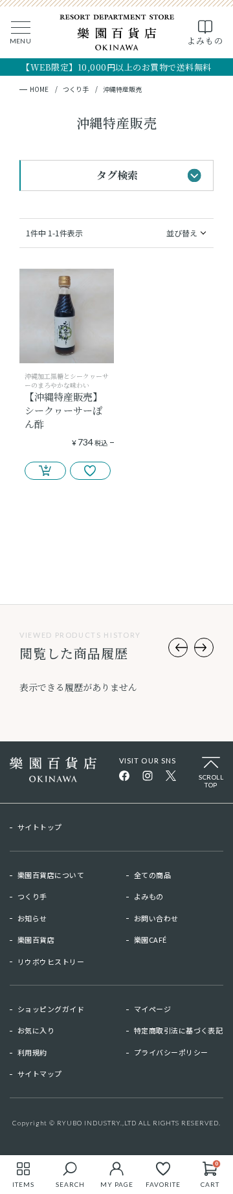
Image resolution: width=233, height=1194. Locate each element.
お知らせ (32, 918)
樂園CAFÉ (150, 939)
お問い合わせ (156, 918)
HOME (39, 89)
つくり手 (76, 89)
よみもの (149, 896)
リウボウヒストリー (50, 961)
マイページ (152, 1009)
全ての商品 (152, 875)
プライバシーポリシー (171, 1052)
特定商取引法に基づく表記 (178, 1030)
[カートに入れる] (45, 471)
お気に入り (35, 1030)
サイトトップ (39, 827)
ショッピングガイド (50, 1009)
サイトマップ (39, 1073)
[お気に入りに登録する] (90, 471)
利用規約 (32, 1052)
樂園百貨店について (50, 875)
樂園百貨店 (35, 939)
